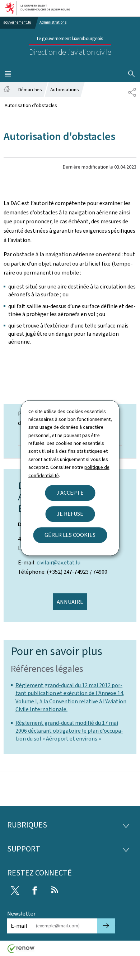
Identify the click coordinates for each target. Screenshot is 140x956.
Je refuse (70, 514)
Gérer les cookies (70, 535)
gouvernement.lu (17, 22)
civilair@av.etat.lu (58, 562)
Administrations (52, 22)
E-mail (19, 926)
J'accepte (70, 492)
